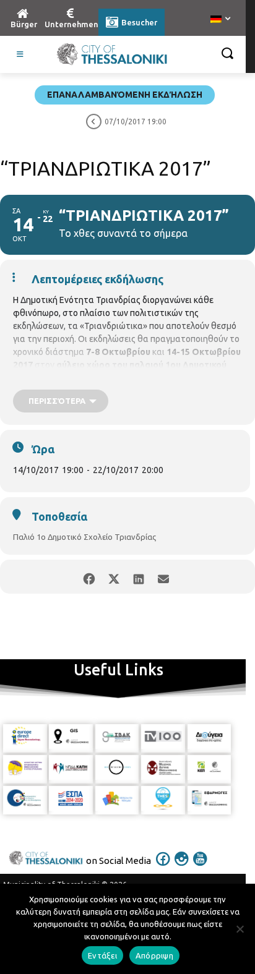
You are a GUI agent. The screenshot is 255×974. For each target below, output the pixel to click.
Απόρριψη (154, 955)
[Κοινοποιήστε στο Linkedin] (138, 576)
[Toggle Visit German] (20, 54)
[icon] (163, 867)
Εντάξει (102, 955)
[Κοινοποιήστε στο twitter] (113, 576)
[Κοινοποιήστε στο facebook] (89, 576)
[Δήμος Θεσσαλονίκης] (112, 54)
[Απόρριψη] (239, 929)
